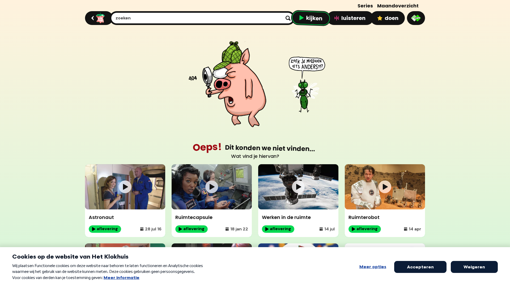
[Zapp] (416, 18)
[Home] (98, 18)
